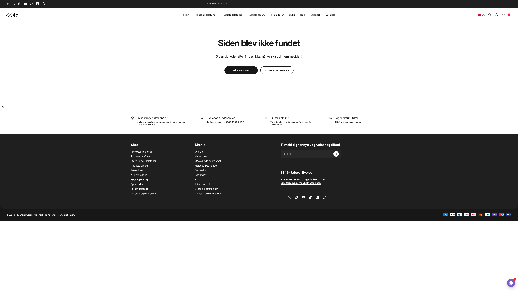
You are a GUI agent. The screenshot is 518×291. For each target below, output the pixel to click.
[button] (482, 14)
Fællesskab (201, 170)
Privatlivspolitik (203, 184)
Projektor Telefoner (141, 151)
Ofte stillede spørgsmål (208, 161)
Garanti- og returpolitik (143, 193)
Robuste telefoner (141, 156)
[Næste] (248, 4)
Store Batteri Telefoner (143, 161)
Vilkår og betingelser (206, 188)
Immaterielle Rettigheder (208, 193)
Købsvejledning (139, 179)
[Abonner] (336, 154)
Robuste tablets (139, 165)
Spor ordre (137, 184)
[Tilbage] (181, 4)
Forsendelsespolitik (141, 188)
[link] (303, 179)
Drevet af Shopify (67, 215)
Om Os (199, 151)
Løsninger (200, 175)
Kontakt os (201, 156)
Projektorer (137, 170)
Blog (197, 179)
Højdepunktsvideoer (206, 165)
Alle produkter (139, 175)
